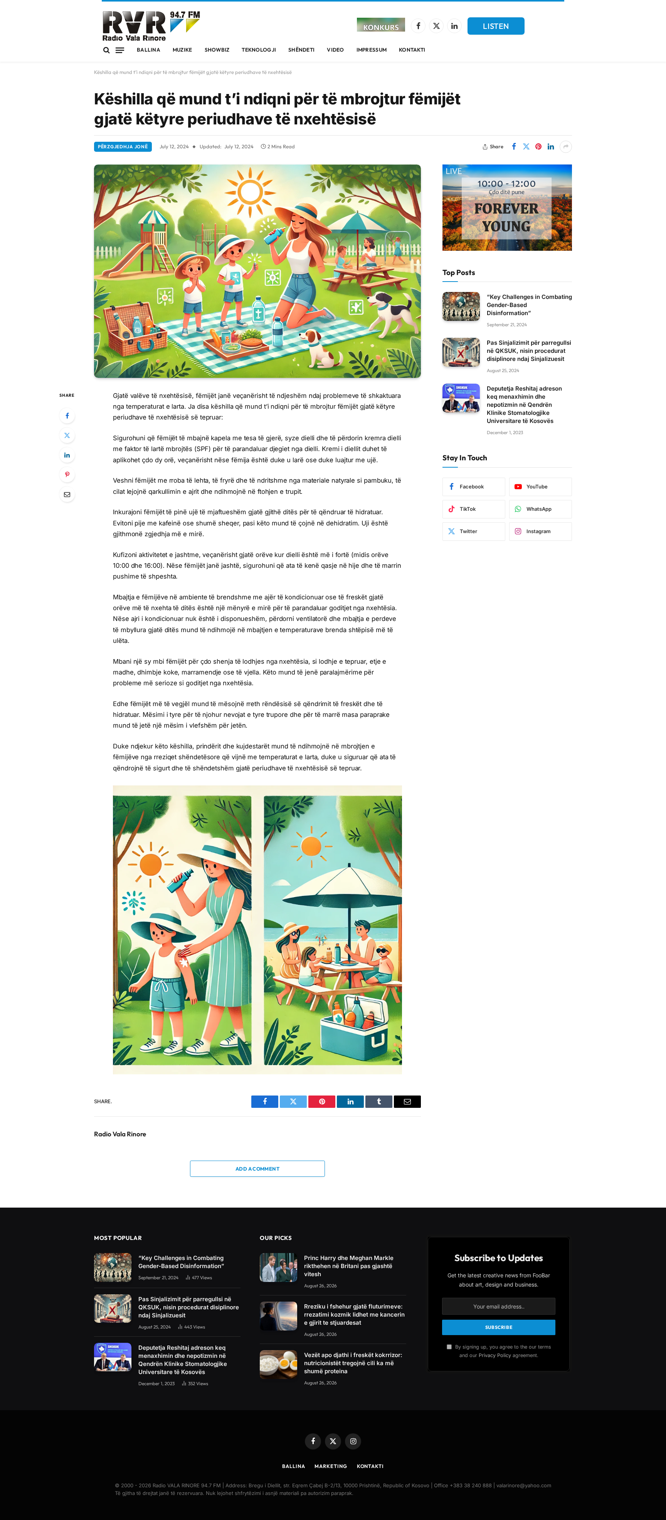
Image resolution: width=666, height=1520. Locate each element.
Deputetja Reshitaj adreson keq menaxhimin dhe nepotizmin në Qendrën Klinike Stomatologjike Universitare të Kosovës (524, 404)
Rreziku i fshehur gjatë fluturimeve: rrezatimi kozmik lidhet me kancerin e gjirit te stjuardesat (354, 1314)
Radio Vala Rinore (120, 1134)
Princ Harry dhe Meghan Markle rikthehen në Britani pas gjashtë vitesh (349, 1266)
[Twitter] (67, 435)
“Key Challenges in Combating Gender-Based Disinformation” (529, 305)
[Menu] (120, 50)
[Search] (106, 50)
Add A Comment (257, 1169)
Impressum (372, 49)
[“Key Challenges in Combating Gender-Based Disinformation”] (461, 306)
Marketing (330, 1466)
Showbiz (217, 49)
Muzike (182, 49)
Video (335, 49)
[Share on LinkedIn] (551, 147)
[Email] (67, 494)
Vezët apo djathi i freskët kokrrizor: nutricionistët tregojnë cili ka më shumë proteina (353, 1363)
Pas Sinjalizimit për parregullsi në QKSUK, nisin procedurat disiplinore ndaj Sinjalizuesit (529, 350)
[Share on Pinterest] (538, 147)
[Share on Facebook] (514, 147)
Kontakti (412, 49)
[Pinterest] (67, 474)
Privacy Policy (495, 1355)
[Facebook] (67, 415)
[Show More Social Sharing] (566, 147)
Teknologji (259, 49)
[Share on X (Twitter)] (526, 147)
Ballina (148, 49)
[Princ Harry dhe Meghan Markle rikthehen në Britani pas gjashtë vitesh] (278, 1267)
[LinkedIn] (67, 455)
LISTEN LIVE (496, 28)
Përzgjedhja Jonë (123, 146)
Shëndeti (301, 49)
